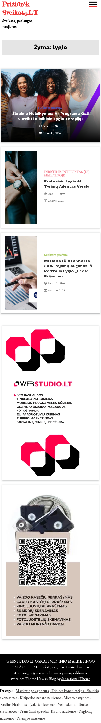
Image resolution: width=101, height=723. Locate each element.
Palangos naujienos (31, 718)
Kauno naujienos (63, 711)
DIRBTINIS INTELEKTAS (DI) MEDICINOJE (67, 173)
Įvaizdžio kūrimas (42, 704)
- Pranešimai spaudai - (34, 711)
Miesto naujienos (77, 697)
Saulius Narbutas (14, 704)
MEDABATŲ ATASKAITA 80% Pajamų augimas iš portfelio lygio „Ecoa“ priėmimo (68, 268)
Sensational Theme (75, 678)
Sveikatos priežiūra (56, 254)
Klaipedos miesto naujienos (40, 697)
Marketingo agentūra (32, 690)
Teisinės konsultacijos (67, 690)
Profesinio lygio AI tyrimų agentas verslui (67, 184)
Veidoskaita (67, 704)
